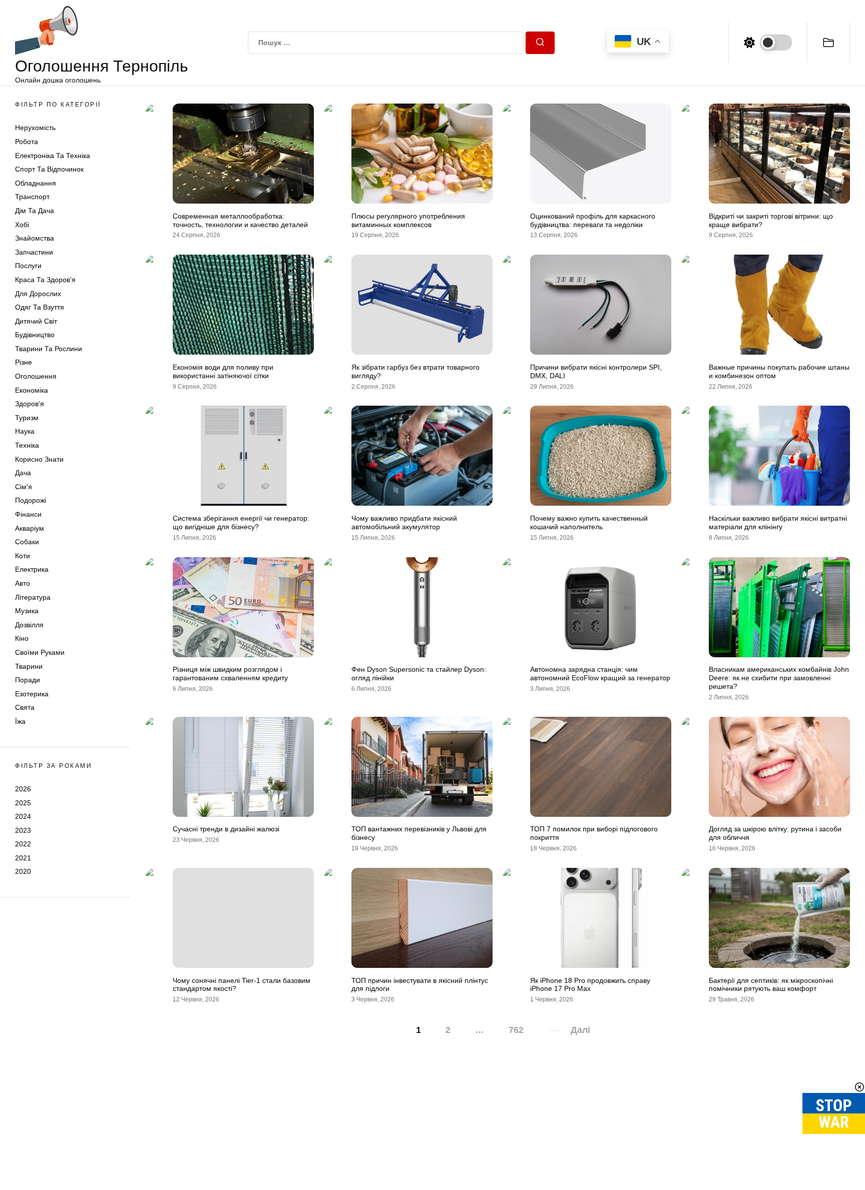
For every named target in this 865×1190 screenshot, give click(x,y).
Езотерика (32, 694)
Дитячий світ (36, 321)
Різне (23, 362)
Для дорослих (38, 294)
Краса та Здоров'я (45, 280)
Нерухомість (35, 128)
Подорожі (30, 500)
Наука (25, 431)
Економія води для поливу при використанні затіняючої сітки (223, 371)
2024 (23, 816)
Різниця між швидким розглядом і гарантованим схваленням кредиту (230, 673)
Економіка (31, 390)
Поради (27, 680)
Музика (27, 611)
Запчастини (34, 252)
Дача (23, 473)
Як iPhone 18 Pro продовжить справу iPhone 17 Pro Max (590, 984)
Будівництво (35, 335)
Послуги (28, 266)
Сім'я (23, 487)
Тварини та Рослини (48, 349)
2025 (23, 802)
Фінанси (28, 514)
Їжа (20, 721)
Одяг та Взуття (39, 307)
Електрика (32, 569)
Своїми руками (40, 652)
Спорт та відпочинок (49, 169)
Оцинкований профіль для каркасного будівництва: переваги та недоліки (592, 220)
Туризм (27, 418)
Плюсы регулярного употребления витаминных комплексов (408, 220)
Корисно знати (39, 459)
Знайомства (34, 238)
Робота (26, 142)
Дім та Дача (34, 211)
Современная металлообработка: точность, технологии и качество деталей (240, 220)
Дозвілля (29, 625)
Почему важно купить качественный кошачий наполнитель (589, 522)
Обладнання (35, 183)
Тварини (29, 666)
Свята (25, 707)
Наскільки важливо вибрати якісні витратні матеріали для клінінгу (778, 522)
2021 (23, 858)
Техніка (27, 445)
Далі (580, 1030)
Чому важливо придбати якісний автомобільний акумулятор (404, 522)
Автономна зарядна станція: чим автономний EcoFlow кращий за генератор (600, 673)
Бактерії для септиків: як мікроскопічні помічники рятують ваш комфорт (771, 984)
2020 (23, 871)
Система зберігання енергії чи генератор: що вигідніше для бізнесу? (241, 522)
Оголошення (36, 376)
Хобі (22, 225)
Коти (22, 556)
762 (516, 1030)
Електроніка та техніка (52, 156)
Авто (22, 583)
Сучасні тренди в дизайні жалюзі (226, 829)
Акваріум (29, 528)
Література (33, 597)
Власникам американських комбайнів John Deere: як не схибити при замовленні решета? (779, 677)
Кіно (22, 638)
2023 (23, 830)
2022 (23, 844)
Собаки (27, 542)
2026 (23, 789)
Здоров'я (29, 404)
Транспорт (32, 197)
